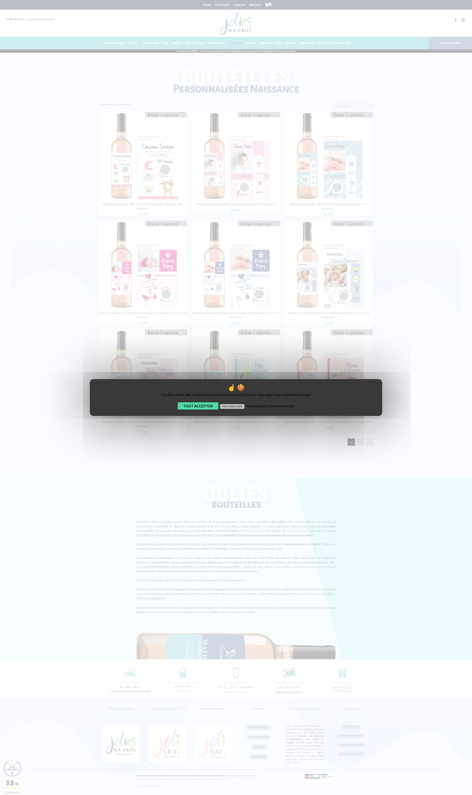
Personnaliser (232, 406)
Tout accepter (198, 406)
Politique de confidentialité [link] (270, 406)
